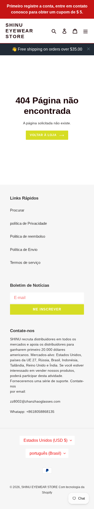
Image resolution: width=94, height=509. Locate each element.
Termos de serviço (25, 262)
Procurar (17, 210)
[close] (88, 48)
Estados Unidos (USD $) (45, 440)
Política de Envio (23, 249)
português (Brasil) (45, 453)
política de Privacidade (28, 223)
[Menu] (85, 31)
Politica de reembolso (27, 236)
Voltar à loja (43, 135)
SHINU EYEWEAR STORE (19, 30)
